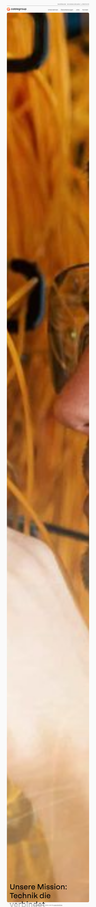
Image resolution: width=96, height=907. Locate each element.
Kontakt (85, 10)
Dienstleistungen (67, 10)
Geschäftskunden (61, 4)
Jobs (78, 10)
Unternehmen (53, 10)
